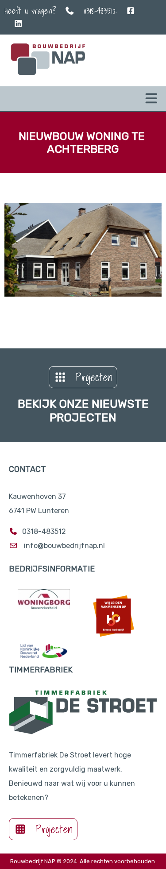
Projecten (94, 377)
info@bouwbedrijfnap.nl (64, 545)
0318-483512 (100, 10)
